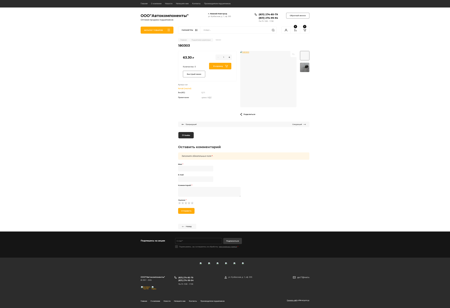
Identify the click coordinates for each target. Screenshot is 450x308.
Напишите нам (182, 3)
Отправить (186, 211)
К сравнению (293, 54)
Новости (168, 3)
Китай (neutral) (184, 88)
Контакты (196, 3)
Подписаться (232, 241)
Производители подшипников (217, 3)
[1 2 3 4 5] (243, 203)
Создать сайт (292, 300)
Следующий (297, 124)
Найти (273, 30)
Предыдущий (191, 124)
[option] (268, 79)
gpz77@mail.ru (303, 277)
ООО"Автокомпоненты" (165, 15)
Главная (144, 3)
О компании (156, 3)
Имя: (180, 164)
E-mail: (181, 175)
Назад (189, 226)
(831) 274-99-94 (268, 18)
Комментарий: (185, 185)
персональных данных (228, 247)
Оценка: (182, 200)
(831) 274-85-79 (268, 14)
